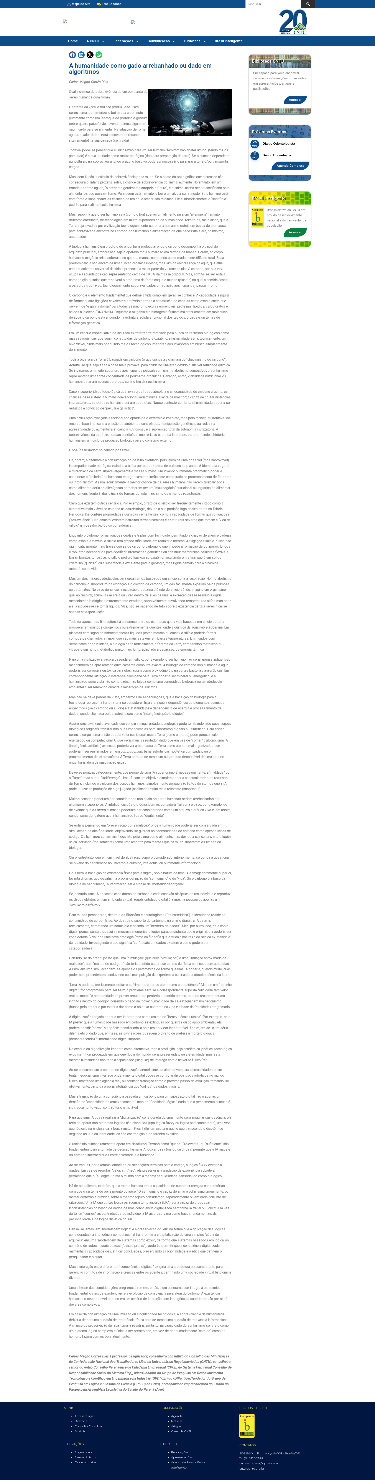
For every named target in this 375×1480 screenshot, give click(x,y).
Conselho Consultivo (89, 1426)
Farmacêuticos (85, 1457)
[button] (72, 54)
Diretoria (81, 1421)
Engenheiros (83, 1452)
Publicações (179, 1452)
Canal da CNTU (181, 1431)
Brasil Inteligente (229, 41)
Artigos (176, 1426)
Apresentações (181, 1457)
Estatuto (80, 1431)
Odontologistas (85, 1462)
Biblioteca (192, 41)
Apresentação (85, 1416)
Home (73, 41)
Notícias (176, 1421)
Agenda (177, 1416)
